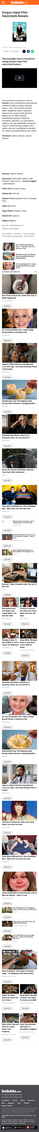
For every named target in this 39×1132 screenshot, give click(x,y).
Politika (26, 1103)
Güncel (14, 1100)
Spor (3, 1103)
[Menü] (3, 2)
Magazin (11, 1103)
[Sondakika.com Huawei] (31, 1127)
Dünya (22, 1100)
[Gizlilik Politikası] (18, 1120)
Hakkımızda (5, 1097)
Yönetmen (6, 136)
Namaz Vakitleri (7, 1106)
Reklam (11, 1097)
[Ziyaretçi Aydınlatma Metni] (9, 1123)
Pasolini (5, 103)
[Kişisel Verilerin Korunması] (26, 1121)
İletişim (16, 1097)
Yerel (19, 1103)
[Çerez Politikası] (13, 1121)
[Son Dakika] (19, 2)
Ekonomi (31, 1100)
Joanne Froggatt (29, 181)
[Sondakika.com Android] (19, 1127)
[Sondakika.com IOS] (7, 1127)
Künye (20, 1097)
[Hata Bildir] (22, 1123)
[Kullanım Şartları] (7, 1120)
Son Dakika (5, 1100)
